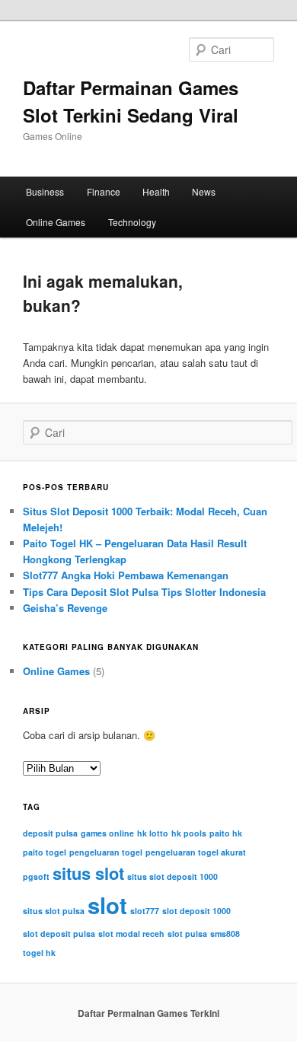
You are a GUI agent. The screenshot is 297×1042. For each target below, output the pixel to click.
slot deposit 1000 (196, 910)
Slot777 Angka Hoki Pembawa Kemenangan (125, 575)
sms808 (225, 933)
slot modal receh (131, 933)
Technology (132, 221)
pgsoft (36, 876)
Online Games (55, 221)
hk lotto (152, 833)
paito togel (44, 852)
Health (156, 191)
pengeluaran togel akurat (195, 852)
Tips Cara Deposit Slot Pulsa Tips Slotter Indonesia (144, 592)
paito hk (225, 833)
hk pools (188, 833)
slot (107, 905)
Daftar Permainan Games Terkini (148, 1013)
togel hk (39, 952)
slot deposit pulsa (59, 933)
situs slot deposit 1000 (172, 876)
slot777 (144, 910)
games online (107, 833)
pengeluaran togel (105, 852)
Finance (103, 191)
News (204, 191)
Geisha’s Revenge (65, 608)
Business (45, 191)
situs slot (88, 873)
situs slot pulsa (54, 910)
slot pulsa (187, 933)
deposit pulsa (50, 833)
